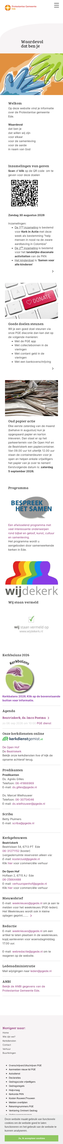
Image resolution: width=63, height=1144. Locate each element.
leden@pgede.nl (41, 971)
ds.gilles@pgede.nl (24, 787)
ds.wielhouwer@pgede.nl (28, 803)
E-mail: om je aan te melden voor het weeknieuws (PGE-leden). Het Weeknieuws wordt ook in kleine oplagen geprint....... (30, 906)
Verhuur (7, 1049)
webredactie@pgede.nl (27, 951)
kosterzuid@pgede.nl (26, 859)
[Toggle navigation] (56, 5)
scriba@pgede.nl (23, 823)
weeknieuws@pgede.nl (27, 903)
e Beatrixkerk (12, 751)
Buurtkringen (9, 1053)
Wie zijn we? (9, 1036)
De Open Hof (10, 747)
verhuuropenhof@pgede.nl (29, 883)
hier (10, 863)
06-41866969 (24, 783)
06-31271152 (10, 851)
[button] (28, 1130)
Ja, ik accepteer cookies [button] (31, 1138)
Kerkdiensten (9, 1041)
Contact (7, 1045)
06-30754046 (24, 799)
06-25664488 (11, 879)
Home (6, 1032)
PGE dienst (26, 720)
